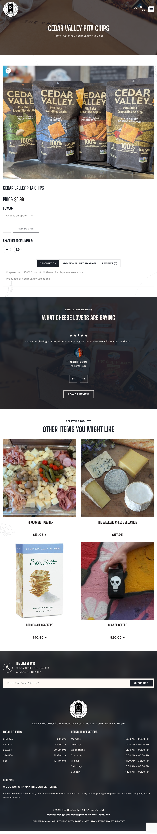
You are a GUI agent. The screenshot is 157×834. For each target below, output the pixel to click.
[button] (151, 9)
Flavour (8, 208)
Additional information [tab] (79, 263)
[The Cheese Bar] (8, 668)
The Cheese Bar (25, 663)
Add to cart (26, 228)
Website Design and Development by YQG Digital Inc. (78, 814)
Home (57, 35)
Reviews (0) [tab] (109, 263)
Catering (68, 35)
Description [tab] (48, 263)
